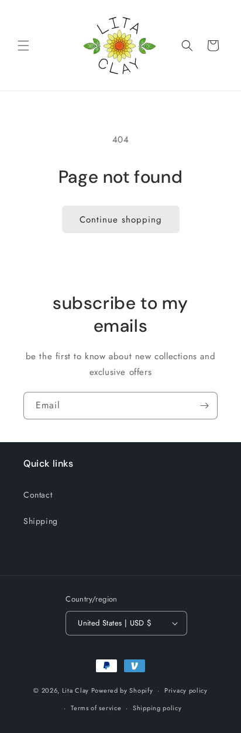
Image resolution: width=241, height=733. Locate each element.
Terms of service (96, 708)
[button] (23, 45)
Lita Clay (75, 690)
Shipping (40, 521)
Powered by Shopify (122, 690)
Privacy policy (186, 690)
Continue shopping (121, 219)
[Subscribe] (204, 405)
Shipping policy (157, 708)
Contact (37, 495)
